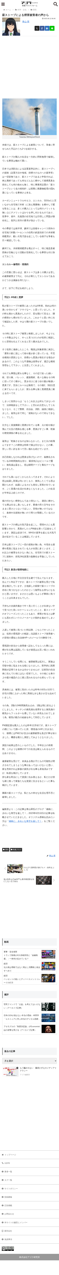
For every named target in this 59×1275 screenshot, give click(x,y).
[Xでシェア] (37, 28)
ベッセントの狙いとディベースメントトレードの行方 (22, 981)
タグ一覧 (8, 1180)
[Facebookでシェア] (42, 28)
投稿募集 (8, 1197)
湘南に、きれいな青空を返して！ (25, 821)
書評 (6, 994)
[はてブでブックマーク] (47, 28)
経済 (6, 964)
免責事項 (8, 1239)
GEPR (7, 1163)
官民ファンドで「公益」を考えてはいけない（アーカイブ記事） (22, 1006)
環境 (7, 850)
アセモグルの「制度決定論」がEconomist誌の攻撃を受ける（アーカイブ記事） (22, 1028)
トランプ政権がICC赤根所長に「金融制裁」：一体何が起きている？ (21, 957)
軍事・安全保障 (10, 952)
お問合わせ (9, 1214)
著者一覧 (8, 1171)
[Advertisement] (29, 66)
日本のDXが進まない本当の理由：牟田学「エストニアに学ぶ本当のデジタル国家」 (22, 1017)
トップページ (10, 1155)
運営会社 (8, 1231)
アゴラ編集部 (25, 1075)
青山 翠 (25, 21)
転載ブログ (17, 850)
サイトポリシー (11, 1188)
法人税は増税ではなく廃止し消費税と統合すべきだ (22, 969)
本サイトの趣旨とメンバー (15, 1222)
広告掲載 (8, 1205)
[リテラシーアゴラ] (10, 1072)
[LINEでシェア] (52, 28)
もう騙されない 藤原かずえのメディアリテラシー (38, 1069)
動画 (6, 942)
